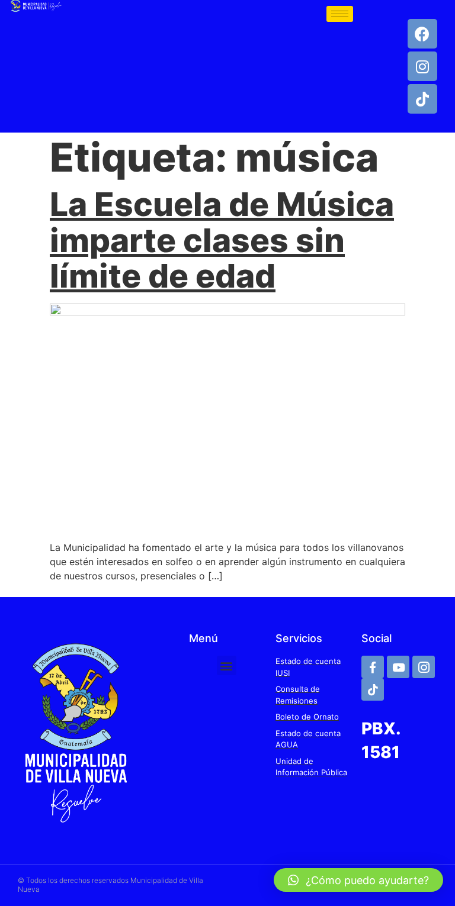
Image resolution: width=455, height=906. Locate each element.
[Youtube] (398, 667)
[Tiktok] (422, 99)
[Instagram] (422, 66)
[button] (226, 665)
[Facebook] (422, 34)
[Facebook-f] (372, 667)
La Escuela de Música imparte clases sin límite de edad (222, 240)
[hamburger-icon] (339, 14)
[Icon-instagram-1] (423, 667)
